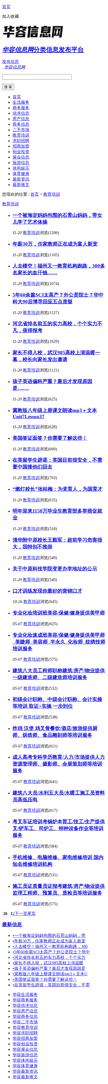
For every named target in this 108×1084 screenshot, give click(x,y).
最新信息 (12, 924)
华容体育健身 (25, 1066)
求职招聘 (21, 140)
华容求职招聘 (25, 1033)
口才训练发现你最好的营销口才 (47, 591)
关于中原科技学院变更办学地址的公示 (55, 568)
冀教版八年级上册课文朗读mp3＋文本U (50, 974)
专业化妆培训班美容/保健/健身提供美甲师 (59, 613)
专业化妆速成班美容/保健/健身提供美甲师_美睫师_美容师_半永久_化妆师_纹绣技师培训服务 (59, 641)
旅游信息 (21, 162)
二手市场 (21, 129)
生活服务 (21, 102)
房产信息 (21, 119)
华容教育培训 (25, 1027)
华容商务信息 (25, 1016)
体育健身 (21, 173)
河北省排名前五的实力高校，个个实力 (49, 957)
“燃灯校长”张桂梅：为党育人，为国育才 (57, 489)
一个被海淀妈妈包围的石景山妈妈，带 (49, 935)
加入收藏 (10, 16)
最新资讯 (21, 179)
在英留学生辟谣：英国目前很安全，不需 (51, 985)
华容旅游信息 (25, 1055)
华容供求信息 (25, 1005)
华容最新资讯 (25, 1071)
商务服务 (21, 108)
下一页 (21, 913)
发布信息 (10, 61)
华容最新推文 (25, 1077)
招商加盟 (21, 146)
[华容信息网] (35, 38)
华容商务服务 (25, 1000)
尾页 (31, 913)
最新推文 (21, 184)
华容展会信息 (25, 1049)
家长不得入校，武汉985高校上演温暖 (48, 963)
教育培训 (21, 135)
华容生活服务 (25, 994)
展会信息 (21, 157)
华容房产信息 (25, 1011)
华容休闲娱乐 (25, 1060)
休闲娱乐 (21, 168)
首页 (6, 6)
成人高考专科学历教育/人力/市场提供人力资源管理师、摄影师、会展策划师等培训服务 (59, 763)
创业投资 (21, 151)
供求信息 (21, 113)
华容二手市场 (25, 1022)
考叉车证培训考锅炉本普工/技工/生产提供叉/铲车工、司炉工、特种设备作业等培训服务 (59, 828)
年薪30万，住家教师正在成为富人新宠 (55, 244)
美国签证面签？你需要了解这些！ (50, 438)
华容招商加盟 (25, 1038)
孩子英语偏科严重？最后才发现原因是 (49, 968)
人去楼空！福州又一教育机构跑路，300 (50, 946)
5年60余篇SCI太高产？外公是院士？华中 (51, 952)
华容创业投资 (25, 1044)
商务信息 (21, 124)
